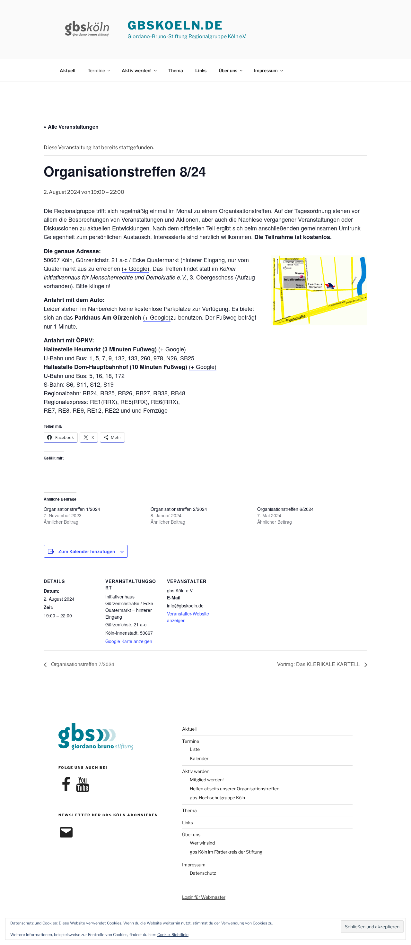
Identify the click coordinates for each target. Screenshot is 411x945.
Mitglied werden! (206, 779)
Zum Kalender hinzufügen (86, 551)
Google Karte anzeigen (128, 641)
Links (200, 70)
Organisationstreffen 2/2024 (179, 509)
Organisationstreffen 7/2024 (82, 664)
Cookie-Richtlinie (172, 934)
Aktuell (67, 70)
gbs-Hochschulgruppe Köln (217, 797)
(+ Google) (135, 268)
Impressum (266, 70)
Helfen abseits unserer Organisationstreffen (234, 788)
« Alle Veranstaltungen (71, 126)
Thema (175, 70)
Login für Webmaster (203, 897)
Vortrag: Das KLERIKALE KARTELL (319, 664)
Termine (96, 70)
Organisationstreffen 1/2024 (72, 509)
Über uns (228, 70)
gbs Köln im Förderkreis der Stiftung (226, 852)
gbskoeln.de (175, 25)
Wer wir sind (202, 843)
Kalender (199, 758)
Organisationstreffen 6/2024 (285, 509)
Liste (195, 749)
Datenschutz (203, 873)
